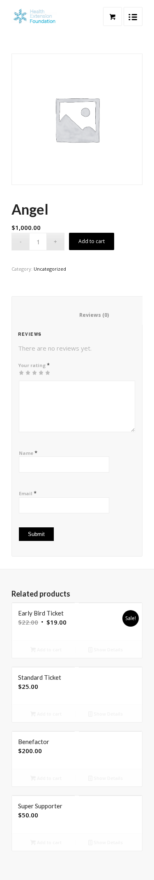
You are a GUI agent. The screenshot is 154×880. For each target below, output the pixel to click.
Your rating (34, 365)
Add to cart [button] (49, 649)
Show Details (107, 649)
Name (28, 452)
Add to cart (91, 241)
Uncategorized (50, 269)
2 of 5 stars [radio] (24, 372)
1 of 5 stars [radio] (21, 372)
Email (28, 493)
